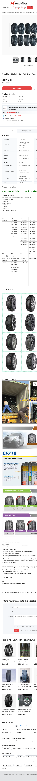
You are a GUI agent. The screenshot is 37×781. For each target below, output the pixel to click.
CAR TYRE (4, 729)
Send (16, 630)
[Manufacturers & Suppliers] (18, 3)
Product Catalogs (26, 726)
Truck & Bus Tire (17, 748)
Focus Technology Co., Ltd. (21, 774)
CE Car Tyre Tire (33, 761)
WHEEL (19, 732)
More (3, 768)
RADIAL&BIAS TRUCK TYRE (24, 729)
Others (35, 732)
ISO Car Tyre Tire (20, 761)
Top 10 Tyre (19, 765)
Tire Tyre (20, 757)
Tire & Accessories (29, 12)
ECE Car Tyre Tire (7, 765)
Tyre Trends (29, 765)
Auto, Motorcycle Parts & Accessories (15, 12)
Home (3, 12)
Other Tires (6, 748)
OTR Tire (27, 748)
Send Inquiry (17, 88)
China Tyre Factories (8, 757)
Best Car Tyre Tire (7, 761)
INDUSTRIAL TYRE (7, 732)
